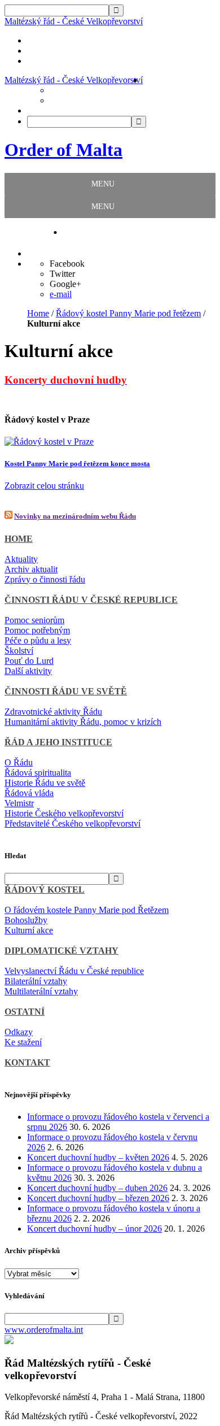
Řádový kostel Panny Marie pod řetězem (128, 313)
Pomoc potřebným (37, 630)
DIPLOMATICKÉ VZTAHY (61, 950)
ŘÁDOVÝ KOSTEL (45, 889)
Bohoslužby (26, 920)
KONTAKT (27, 1062)
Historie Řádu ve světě (45, 783)
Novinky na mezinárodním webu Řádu (75, 516)
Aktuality (21, 559)
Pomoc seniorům (34, 620)
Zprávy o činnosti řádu (45, 579)
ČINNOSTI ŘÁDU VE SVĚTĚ (66, 691)
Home (38, 313)
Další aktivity (28, 671)
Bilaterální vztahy (36, 981)
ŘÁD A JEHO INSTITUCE (58, 742)
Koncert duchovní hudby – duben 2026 (97, 1188)
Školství (19, 650)
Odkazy (19, 1032)
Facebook (67, 263)
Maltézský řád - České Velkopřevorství (74, 21)
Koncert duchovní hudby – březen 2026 (98, 1198)
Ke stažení (23, 1042)
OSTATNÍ (25, 1011)
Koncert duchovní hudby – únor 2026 (94, 1228)
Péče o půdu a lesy (38, 640)
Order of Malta (63, 150)
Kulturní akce (29, 930)
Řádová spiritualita (38, 772)
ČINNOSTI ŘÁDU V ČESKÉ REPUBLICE (91, 600)
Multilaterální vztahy (41, 991)
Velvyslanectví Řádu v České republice (74, 971)
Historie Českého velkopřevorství (64, 813)
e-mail (61, 294)
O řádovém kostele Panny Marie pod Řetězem (87, 910)
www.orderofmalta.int (44, 1329)
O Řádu (19, 762)
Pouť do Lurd (29, 661)
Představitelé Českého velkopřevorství (72, 823)
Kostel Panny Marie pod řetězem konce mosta (77, 463)
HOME (19, 539)
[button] (103, 184)
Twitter (62, 274)
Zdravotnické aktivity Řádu (53, 711)
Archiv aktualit (31, 569)
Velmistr (19, 803)
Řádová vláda (29, 793)
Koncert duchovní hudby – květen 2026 (98, 1157)
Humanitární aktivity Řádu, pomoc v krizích (83, 722)
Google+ (65, 284)
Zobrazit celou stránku (44, 485)
